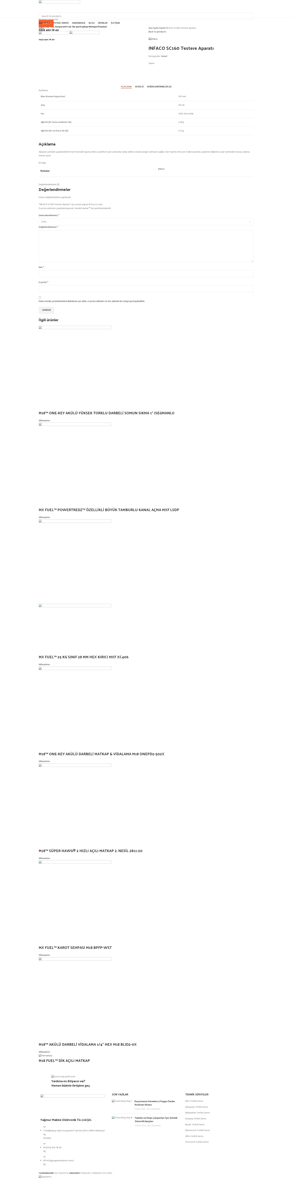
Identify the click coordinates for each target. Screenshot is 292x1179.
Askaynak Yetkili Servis (196, 1107)
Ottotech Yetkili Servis (197, 1142)
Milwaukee (44, 421)
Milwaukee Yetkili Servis (197, 1113)
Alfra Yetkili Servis (194, 1136)
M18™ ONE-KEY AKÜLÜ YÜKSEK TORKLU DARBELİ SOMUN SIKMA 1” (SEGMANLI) (106, 412)
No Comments (153, 1109)
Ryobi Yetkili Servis (194, 1124)
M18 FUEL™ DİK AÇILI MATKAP (64, 1060)
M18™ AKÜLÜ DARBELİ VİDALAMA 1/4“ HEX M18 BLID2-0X (88, 1044)
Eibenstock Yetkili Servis (197, 1130)
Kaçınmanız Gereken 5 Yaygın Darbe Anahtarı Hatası (155, 1103)
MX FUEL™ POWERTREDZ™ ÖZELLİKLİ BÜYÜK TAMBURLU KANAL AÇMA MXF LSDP (109, 509)
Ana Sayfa (154, 28)
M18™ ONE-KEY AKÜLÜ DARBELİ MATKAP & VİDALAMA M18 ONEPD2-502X (101, 753)
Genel (162, 28)
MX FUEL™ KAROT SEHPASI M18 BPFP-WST (75, 947)
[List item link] (72, 1147)
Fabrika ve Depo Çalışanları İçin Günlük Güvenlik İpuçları (156, 1119)
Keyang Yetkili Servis (195, 1119)
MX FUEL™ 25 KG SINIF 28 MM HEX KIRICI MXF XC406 (84, 656)
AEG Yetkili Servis (194, 1101)
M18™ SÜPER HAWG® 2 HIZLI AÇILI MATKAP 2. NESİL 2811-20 (90, 850)
